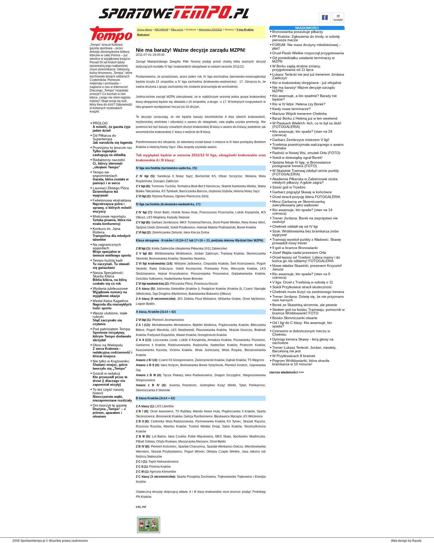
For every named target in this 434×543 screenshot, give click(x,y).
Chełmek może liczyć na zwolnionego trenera (308, 292)
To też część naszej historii (112, 394)
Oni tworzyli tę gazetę (110, 410)
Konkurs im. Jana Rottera (112, 234)
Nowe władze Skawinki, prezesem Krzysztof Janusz (307, 267)
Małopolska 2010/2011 (210, 29)
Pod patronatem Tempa (112, 334)
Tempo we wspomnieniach (111, 177)
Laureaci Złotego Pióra (111, 191)
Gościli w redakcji (110, 378)
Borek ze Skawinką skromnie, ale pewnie (304, 305)
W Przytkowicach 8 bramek (293, 356)
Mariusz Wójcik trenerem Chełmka (299, 114)
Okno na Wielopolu (112, 350)
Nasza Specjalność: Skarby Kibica (110, 278)
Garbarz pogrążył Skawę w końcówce (302, 192)
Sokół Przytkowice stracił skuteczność (302, 287)
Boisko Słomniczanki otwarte (294, 318)
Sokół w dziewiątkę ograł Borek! (297, 158)
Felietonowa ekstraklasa (112, 205)
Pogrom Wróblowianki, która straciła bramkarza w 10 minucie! (300, 362)
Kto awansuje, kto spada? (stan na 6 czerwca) (301, 275)
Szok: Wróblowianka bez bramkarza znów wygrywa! (305, 233)
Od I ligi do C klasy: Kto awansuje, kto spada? (302, 324)
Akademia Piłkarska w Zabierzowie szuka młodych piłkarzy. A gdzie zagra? (305, 180)
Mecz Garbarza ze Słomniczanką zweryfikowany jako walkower (298, 203)
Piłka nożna (177, 29)
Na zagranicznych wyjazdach (112, 249)
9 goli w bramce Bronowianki (295, 248)
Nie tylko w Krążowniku (111, 364)
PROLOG (111, 126)
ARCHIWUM (161, 29)
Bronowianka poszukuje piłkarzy (297, 32)
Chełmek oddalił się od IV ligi (295, 226)
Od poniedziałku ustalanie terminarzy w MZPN (303, 59)
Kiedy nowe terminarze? (291, 109)
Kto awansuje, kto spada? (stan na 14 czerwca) (302, 211)
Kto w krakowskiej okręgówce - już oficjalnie (306, 83)
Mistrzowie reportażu (112, 220)
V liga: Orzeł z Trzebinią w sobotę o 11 (302, 282)
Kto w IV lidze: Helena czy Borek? (298, 104)
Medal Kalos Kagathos (112, 304)
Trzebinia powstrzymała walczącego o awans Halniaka (308, 146)
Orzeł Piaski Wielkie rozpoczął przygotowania (308, 53)
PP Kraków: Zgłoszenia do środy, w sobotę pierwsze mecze (306, 38)
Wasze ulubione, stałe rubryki (110, 318)
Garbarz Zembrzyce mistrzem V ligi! (300, 140)
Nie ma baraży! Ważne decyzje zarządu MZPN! (303, 89)
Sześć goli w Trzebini (288, 187)
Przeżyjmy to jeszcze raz (112, 151)
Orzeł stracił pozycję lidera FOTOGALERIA (306, 197)
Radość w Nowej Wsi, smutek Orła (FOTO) (306, 153)
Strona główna (144, 29)
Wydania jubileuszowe (110, 292)
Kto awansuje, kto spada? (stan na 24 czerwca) (302, 133)
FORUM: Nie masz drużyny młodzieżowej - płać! (306, 46)
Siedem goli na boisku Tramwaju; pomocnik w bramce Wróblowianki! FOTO (308, 311)
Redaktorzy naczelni (109, 163)
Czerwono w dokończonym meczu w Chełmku (301, 332)
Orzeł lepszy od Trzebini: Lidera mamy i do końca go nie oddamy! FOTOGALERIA (306, 259)
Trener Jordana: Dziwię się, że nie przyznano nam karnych (308, 298)
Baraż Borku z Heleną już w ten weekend (304, 118)
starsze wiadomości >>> (286, 372)
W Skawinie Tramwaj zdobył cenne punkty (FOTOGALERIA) (305, 172)
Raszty (416, 540)
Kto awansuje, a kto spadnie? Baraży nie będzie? (304, 97)
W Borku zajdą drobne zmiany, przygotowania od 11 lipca (296, 68)
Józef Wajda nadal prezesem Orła (299, 253)
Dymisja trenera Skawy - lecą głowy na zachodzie (303, 341)
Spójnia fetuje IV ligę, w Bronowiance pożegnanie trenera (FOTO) (301, 164)
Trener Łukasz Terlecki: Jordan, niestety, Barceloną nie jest (304, 349)
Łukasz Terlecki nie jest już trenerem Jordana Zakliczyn (308, 76)
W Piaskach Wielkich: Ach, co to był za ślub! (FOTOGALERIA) (306, 125)
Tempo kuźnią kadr (111, 264)
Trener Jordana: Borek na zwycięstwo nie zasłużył (305, 220)
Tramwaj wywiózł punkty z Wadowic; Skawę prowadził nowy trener (306, 241)
